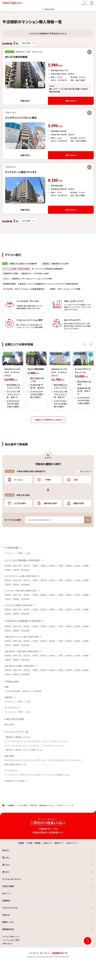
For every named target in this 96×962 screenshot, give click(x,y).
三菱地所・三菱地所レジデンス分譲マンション (24, 749)
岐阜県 (52, 565)
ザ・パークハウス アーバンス (54, 741)
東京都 (8, 565)
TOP (87, 941)
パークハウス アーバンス (52, 745)
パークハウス (34, 745)
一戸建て (20, 553)
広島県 (8, 570)
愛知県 (43, 565)
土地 (28, 553)
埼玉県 (26, 565)
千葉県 (35, 565)
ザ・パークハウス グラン (31, 741)
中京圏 (29, 843)
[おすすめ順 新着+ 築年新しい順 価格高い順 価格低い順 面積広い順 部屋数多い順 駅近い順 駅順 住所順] (28, 43)
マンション (9, 553)
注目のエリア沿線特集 (31, 691)
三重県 (60, 565)
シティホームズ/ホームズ (34, 760)
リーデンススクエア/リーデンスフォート (64, 760)
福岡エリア (59, 843)
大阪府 (77, 565)
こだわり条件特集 (12, 691)
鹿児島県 (25, 570)
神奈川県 (17, 565)
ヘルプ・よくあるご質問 (10, 940)
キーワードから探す (13, 519)
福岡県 (16, 570)
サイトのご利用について (11, 937)
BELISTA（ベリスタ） (13, 760)
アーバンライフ (11, 774)
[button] (48, 850)
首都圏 (21, 843)
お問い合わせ (71, 100)
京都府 (69, 565)
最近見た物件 (49, 9)
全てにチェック (85, 471)
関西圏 (38, 843)
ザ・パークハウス (11, 741)
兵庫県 (86, 565)
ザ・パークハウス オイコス (15, 745)
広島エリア (47, 843)
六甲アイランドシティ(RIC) (31, 774)
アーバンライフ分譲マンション (57, 774)
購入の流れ (9, 724)
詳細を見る (25, 100)
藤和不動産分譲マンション (16, 764)
